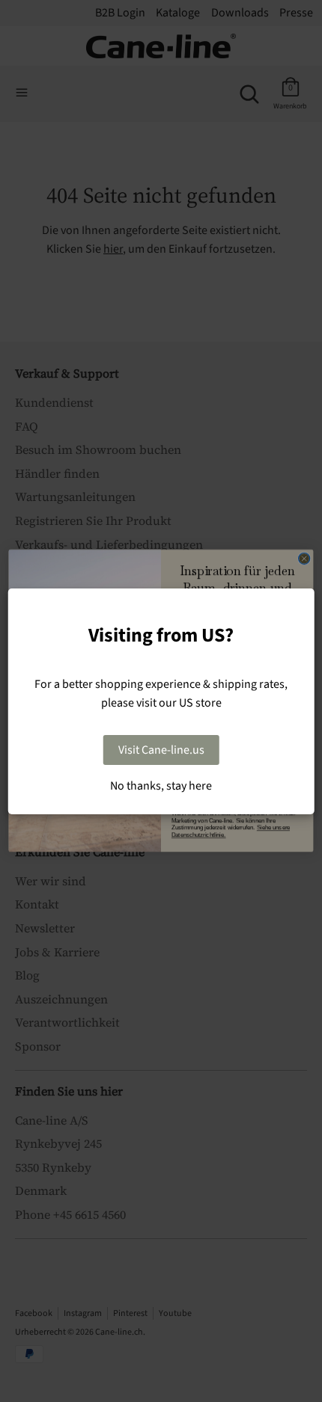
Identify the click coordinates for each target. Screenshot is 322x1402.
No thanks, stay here (161, 786)
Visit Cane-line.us (161, 750)
